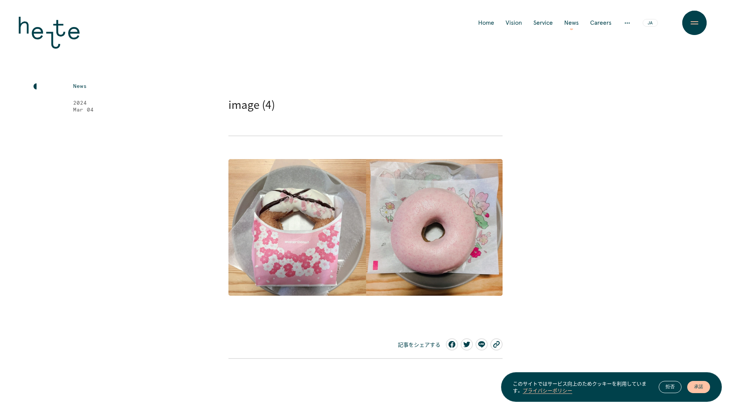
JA (650, 23)
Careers (600, 23)
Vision (514, 23)
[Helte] (49, 38)
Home (486, 23)
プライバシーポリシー (547, 390)
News (571, 23)
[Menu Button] (694, 23)
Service (543, 23)
